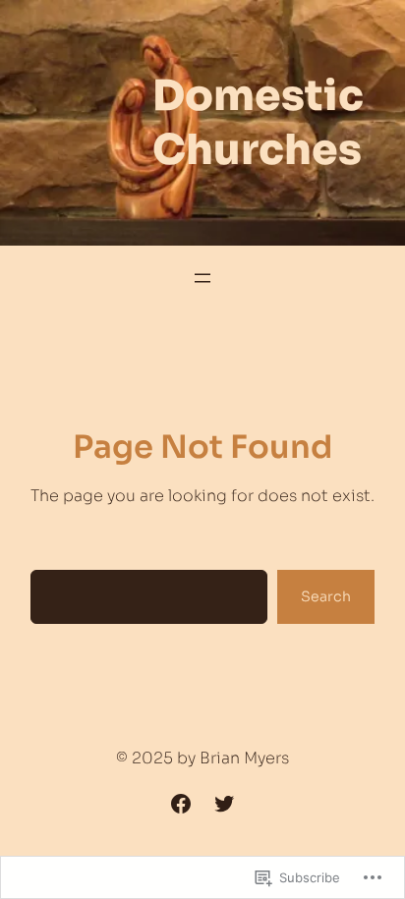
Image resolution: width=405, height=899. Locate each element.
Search (326, 596)
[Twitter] (224, 803)
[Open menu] (202, 278)
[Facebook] (181, 803)
